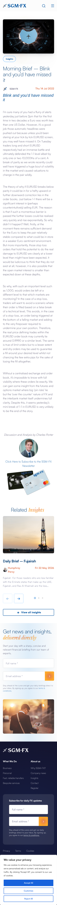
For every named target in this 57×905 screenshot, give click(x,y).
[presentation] (7, 598)
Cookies (30, 850)
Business (7, 768)
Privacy (6, 850)
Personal (7, 773)
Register (34, 788)
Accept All (28, 883)
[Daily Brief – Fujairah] (28, 534)
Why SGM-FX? (38, 768)
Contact (34, 783)
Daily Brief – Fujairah (20, 561)
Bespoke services (11, 783)
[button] (35, 598)
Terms (18, 850)
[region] (28, 880)
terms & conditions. (31, 835)
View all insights (30, 612)
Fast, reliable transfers (13, 778)
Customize (28, 890)
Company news (38, 773)
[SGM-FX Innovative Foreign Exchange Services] (14, 5)
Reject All (28, 898)
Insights (9, 59)
